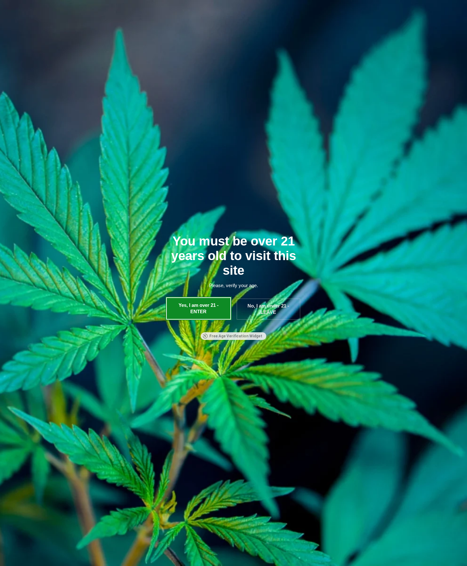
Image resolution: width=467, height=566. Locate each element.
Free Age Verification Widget (235, 336)
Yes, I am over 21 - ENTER (199, 308)
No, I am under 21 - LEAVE (268, 309)
